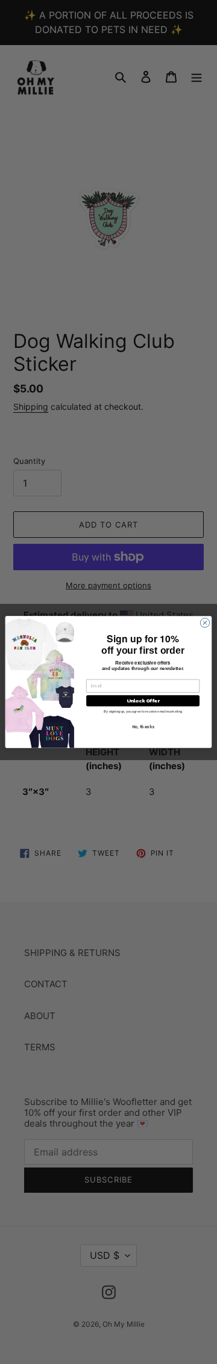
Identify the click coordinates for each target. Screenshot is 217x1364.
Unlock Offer (143, 700)
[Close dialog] (204, 622)
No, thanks (143, 726)
